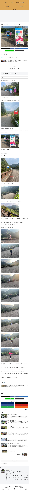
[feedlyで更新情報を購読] (7, 407)
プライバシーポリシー (7, 487)
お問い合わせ (21, 487)
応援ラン (11, 69)
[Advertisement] (14, 16)
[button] (19, 50)
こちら (4, 382)
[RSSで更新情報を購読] (21, 407)
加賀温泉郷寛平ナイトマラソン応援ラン (14, 68)
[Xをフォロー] (21, 403)
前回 (1, 57)
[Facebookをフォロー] (7, 405)
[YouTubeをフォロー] (21, 405)
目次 (13, 66)
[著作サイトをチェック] (7, 403)
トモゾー (7, 469)
